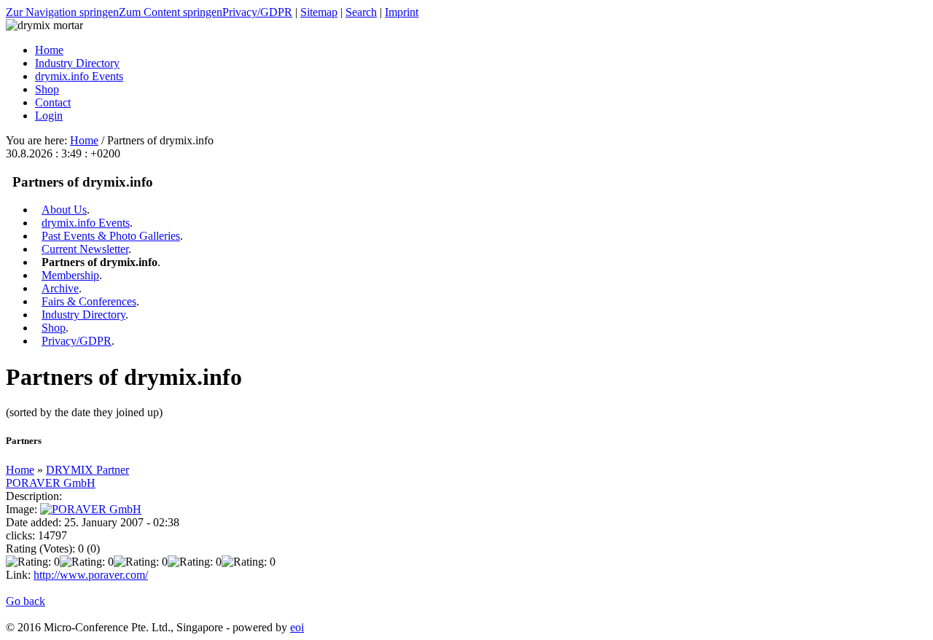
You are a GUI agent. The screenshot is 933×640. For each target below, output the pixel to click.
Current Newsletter (85, 249)
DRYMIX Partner (87, 470)
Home (84, 140)
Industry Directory (83, 314)
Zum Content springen (170, 12)
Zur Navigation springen (62, 12)
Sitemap (318, 12)
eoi (297, 627)
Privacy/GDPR (257, 12)
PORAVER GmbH (50, 483)
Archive (60, 288)
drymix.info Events (86, 222)
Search (361, 12)
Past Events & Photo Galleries (111, 236)
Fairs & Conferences (89, 301)
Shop (54, 327)
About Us (64, 209)
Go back (25, 601)
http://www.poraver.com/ (91, 575)
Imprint (401, 12)
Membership (70, 275)
